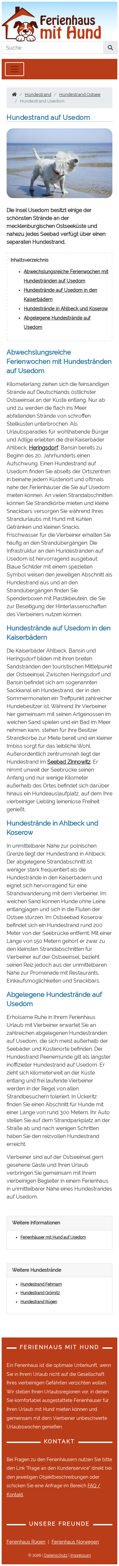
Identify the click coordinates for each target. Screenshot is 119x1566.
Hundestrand (38, 94)
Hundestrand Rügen (38, 1301)
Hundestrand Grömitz (40, 1293)
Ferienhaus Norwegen (75, 1542)
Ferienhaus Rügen (26, 1542)
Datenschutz (55, 1555)
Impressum (80, 1555)
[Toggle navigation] (14, 69)
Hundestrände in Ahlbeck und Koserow (66, 308)
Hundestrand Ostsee (79, 94)
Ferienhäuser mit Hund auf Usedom (53, 1237)
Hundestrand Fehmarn (41, 1284)
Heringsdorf (43, 447)
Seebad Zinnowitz (69, 762)
